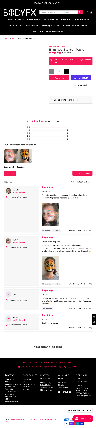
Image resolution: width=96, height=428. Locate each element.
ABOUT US (57, 3)
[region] (18, 156)
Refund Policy (45, 385)
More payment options (81, 86)
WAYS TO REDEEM (83, 391)
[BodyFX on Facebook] (62, 392)
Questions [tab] (21, 167)
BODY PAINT (32, 26)
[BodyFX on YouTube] (70, 392)
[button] (70, 52)
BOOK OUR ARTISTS (42, 3)
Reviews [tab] (9, 167)
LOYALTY (79, 386)
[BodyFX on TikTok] (67, 392)
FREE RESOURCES (54, 32)
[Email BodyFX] (59, 392)
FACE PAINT (49, 20)
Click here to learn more (66, 100)
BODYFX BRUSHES (57, 46)
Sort (72, 182)
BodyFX (12, 419)
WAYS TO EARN (82, 388)
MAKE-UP (65, 20)
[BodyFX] (20, 12)
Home (6, 39)
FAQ (24, 382)
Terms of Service (46, 387)
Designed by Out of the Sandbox (27, 419)
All (13, 39)
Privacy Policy (45, 383)
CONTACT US (27, 389)
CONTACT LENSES (15, 20)
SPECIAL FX (80, 20)
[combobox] (58, 12)
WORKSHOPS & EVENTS (73, 26)
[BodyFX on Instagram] (64, 392)
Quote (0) (94, 319)
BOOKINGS (38, 32)
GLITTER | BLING (48, 26)
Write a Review (84, 174)
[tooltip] (51, 230)
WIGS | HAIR (15, 26)
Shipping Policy (46, 390)
